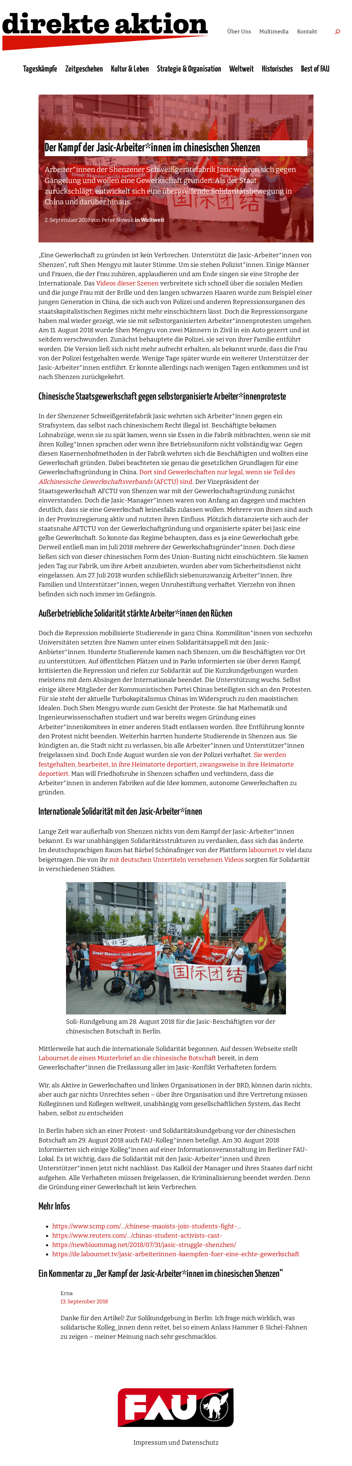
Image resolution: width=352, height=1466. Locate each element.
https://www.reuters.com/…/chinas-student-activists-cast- (137, 1235)
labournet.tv (267, 850)
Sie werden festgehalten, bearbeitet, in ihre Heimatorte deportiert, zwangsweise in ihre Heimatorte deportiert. (166, 764)
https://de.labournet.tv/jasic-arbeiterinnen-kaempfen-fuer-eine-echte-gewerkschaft (175, 1254)
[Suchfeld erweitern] (338, 31)
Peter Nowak (117, 220)
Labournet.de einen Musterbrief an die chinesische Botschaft (127, 1058)
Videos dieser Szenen (127, 283)
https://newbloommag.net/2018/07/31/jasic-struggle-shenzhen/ (144, 1245)
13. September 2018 (84, 1301)
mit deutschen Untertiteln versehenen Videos (176, 860)
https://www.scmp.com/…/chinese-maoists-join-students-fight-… (146, 1226)
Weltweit (152, 220)
